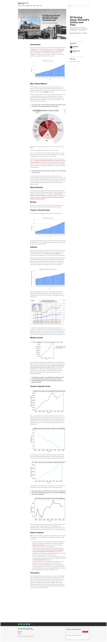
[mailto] (29, 624)
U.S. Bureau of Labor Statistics (52, 253)
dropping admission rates (40, 559)
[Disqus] (48, 604)
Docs (19, 632)
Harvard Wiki (20, 634)
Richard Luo (78, 33)
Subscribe (85, 631)
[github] (27, 624)
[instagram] (21, 624)
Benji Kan (73, 33)
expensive (33, 49)
